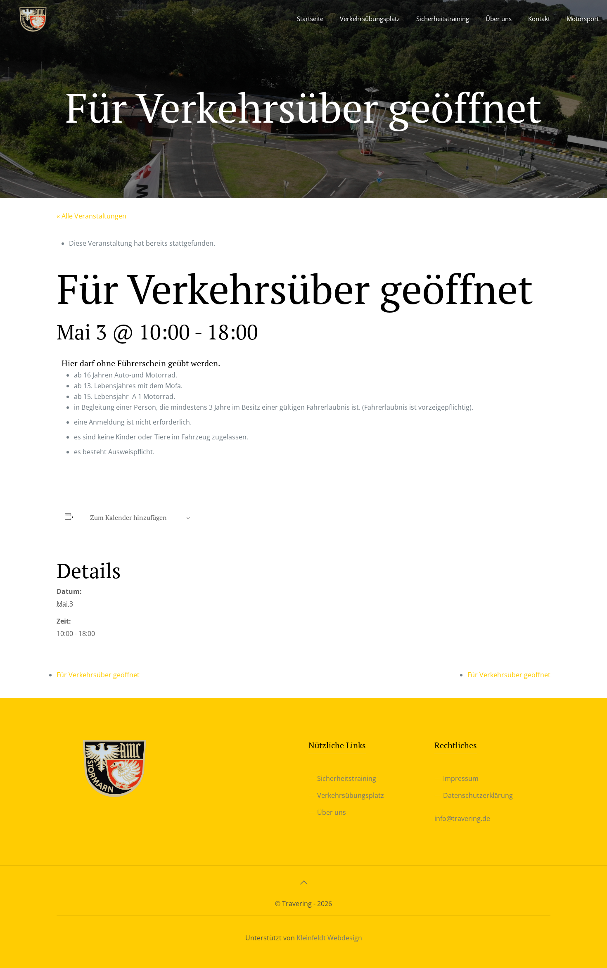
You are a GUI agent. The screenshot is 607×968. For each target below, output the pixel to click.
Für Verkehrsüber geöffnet (98, 674)
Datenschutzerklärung (478, 795)
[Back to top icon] (303, 882)
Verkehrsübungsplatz (350, 795)
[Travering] (33, 18)
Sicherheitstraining (346, 778)
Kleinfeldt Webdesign (329, 937)
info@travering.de (462, 818)
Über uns (331, 812)
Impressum (461, 778)
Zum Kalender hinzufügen (128, 517)
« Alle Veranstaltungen (91, 216)
